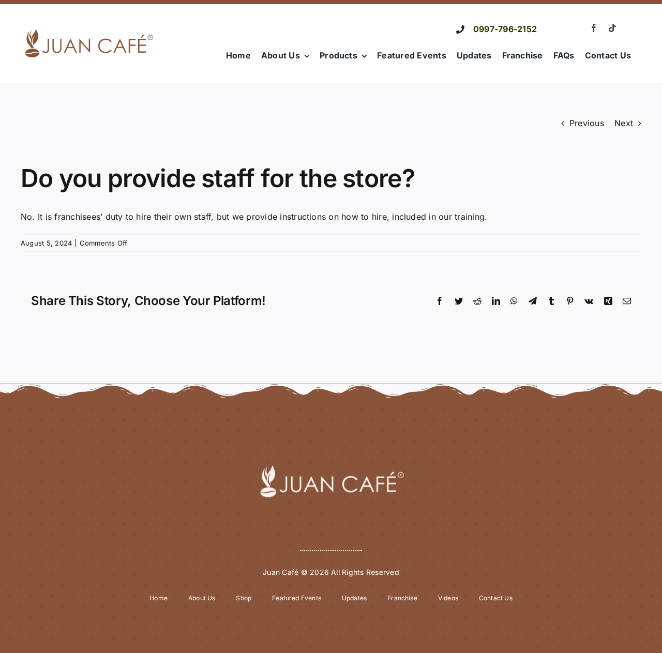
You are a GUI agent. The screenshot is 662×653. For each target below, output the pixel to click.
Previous (586, 123)
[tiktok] (612, 28)
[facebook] (594, 28)
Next (623, 123)
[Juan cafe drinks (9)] (89, 26)
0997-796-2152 (505, 29)
